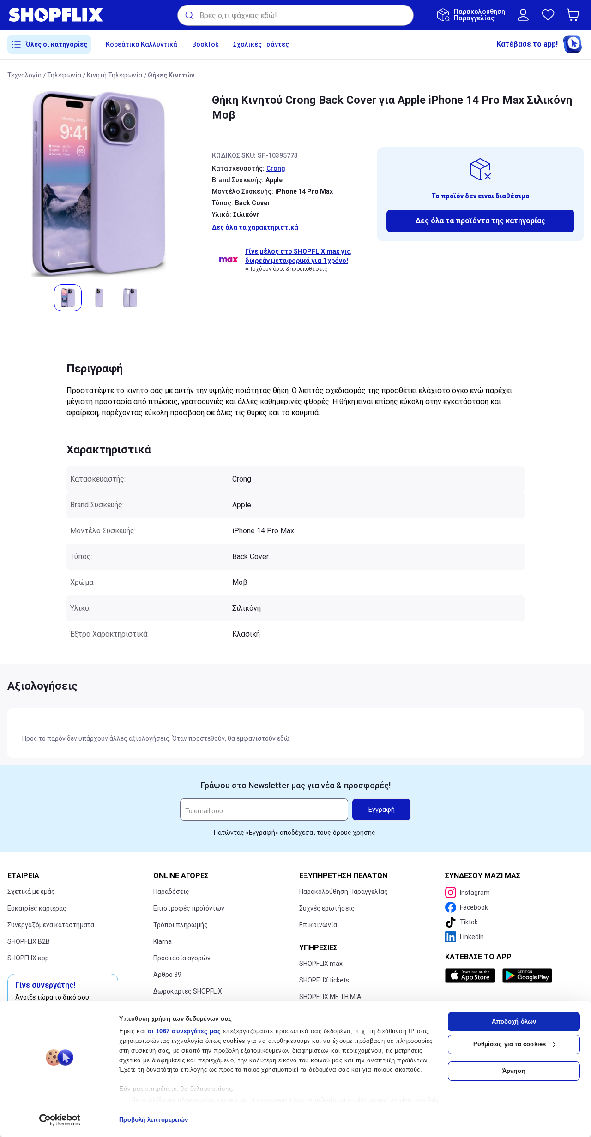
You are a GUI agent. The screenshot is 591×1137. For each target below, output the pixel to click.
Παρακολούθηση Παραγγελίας (343, 891)
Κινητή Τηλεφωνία (114, 75)
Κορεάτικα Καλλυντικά (141, 44)
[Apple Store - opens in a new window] (472, 975)
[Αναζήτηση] (188, 15)
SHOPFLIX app (28, 958)
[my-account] (523, 15)
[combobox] (295, 15)
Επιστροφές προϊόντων (188, 908)
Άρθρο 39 (167, 974)
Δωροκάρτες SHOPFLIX (187, 991)
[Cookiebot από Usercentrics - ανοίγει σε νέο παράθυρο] (59, 1120)
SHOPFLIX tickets (324, 980)
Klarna (162, 941)
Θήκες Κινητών (171, 75)
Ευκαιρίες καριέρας (36, 908)
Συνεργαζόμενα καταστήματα (50, 925)
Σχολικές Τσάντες (261, 44)
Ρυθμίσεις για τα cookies (509, 1044)
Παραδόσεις (171, 891)
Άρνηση (513, 1070)
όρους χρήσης (354, 832)
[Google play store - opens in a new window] (527, 975)
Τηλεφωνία (64, 75)
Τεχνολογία (24, 75)
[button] (575, 15)
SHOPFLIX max (321, 963)
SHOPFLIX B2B (28, 941)
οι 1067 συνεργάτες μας (184, 1031)
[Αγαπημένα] (548, 15)
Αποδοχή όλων (514, 1021)
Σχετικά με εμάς (31, 891)
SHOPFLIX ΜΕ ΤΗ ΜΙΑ (330, 996)
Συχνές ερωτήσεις (327, 908)
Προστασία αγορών (182, 958)
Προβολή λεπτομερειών (153, 1119)
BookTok (205, 44)
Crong (275, 168)
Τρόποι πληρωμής (180, 925)
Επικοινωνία (318, 925)
